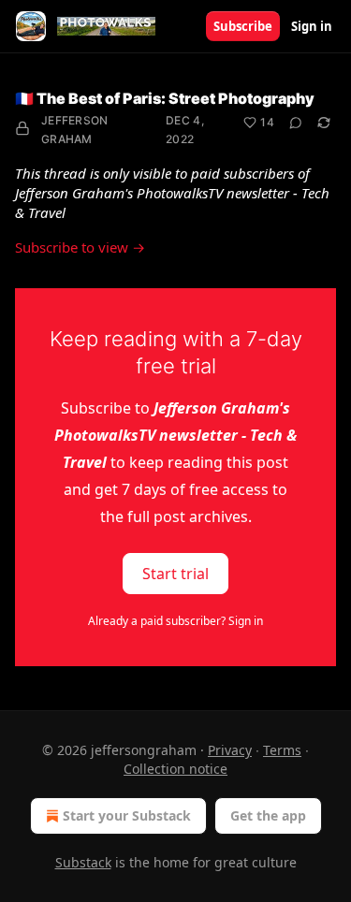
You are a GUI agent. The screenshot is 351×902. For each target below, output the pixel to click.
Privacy (230, 750)
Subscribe (242, 26)
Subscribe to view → (80, 247)
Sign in (311, 26)
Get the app (268, 815)
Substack (83, 862)
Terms (282, 750)
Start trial (175, 573)
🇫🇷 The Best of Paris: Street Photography (164, 98)
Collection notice (175, 769)
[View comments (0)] (296, 122)
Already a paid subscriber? (175, 621)
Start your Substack (127, 815)
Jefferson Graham (75, 129)
